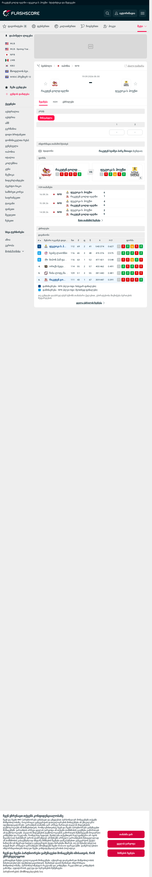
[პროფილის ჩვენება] (55, 83)
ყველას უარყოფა (126, 843)
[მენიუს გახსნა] (142, 13)
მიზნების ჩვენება (126, 853)
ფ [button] (84, 240)
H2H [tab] (55, 102)
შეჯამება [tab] (43, 102)
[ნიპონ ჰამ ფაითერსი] (46, 260)
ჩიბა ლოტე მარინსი (58, 273)
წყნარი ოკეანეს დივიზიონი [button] (57, 240)
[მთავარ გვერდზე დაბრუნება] (28, 13)
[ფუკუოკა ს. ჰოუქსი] (46, 246)
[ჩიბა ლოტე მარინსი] (46, 273)
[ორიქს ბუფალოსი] (46, 266)
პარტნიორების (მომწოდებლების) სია (23, 871)
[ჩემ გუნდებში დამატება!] (46, 84)
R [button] (99, 240)
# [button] (38, 240)
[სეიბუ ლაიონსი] (46, 253)
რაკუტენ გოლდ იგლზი (55, 91)
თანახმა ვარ (126, 834)
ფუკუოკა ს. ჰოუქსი (126, 91)
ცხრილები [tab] (68, 102)
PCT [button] (111, 240)
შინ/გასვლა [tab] (46, 118)
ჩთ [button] (72, 240)
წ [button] (90, 240)
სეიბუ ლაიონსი (58, 253)
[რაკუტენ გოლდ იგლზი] (46, 280)
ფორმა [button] (130, 240)
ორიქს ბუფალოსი (58, 266)
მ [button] (78, 240)
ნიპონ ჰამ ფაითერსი (58, 259)
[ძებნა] (107, 13)
